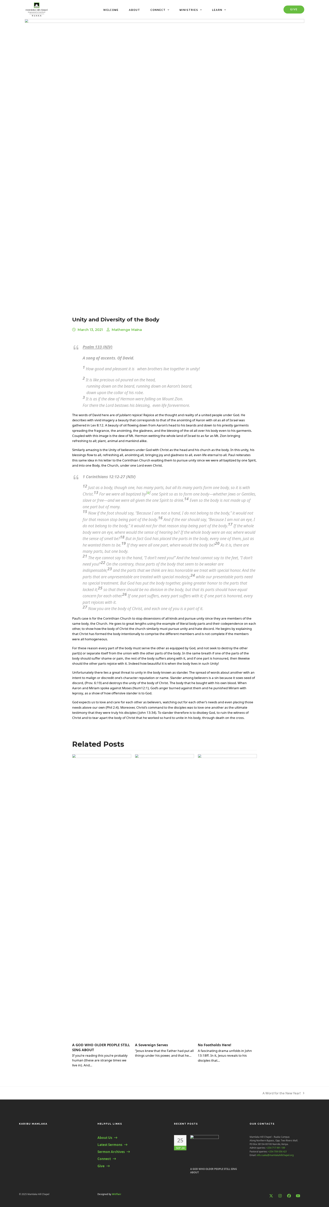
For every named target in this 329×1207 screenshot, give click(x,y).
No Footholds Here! (214, 1044)
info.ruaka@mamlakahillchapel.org (275, 1155)
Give (294, 9)
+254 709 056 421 (277, 1151)
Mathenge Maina (127, 330)
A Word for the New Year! (282, 1093)
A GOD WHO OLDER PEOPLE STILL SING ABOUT (213, 1170)
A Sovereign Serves (151, 1044)
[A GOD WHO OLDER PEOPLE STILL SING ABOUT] (101, 896)
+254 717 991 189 (275, 1147)
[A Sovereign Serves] (164, 896)
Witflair (116, 1194)
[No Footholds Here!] (227, 896)
